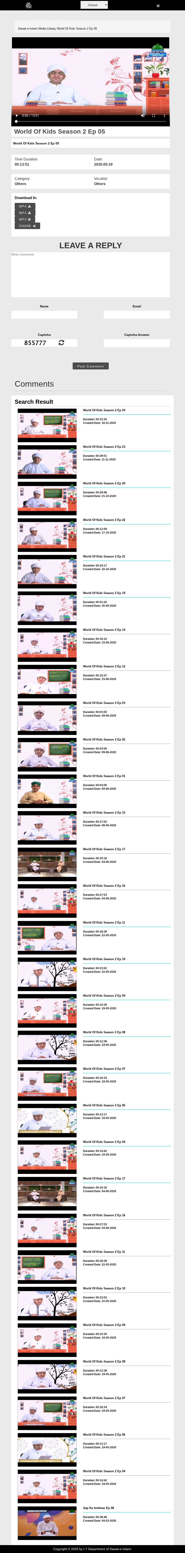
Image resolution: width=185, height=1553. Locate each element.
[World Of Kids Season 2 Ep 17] (47, 864)
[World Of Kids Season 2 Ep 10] (47, 974)
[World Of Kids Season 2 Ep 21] (47, 572)
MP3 (23, 213)
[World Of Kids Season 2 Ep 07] (47, 1084)
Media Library (47, 28)
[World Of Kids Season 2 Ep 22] (47, 535)
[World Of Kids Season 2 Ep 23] (47, 462)
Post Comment (90, 366)
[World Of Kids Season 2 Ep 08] (47, 1047)
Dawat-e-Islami (27, 28)
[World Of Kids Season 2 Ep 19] (47, 608)
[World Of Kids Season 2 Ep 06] (47, 1120)
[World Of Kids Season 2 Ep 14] (47, 645)
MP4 (23, 206)
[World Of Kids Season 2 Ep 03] (47, 718)
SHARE (26, 226)
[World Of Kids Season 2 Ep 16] (47, 901)
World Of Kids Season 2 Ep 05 (77, 28)
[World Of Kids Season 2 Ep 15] (47, 828)
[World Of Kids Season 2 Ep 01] (47, 791)
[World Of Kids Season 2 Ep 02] (47, 755)
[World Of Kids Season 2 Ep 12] (47, 682)
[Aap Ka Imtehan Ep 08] (47, 1523)
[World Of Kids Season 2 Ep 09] (47, 1011)
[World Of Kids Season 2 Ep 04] (47, 1157)
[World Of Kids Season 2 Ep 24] (47, 425)
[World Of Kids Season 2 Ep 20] (47, 498)
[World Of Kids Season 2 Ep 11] (47, 938)
